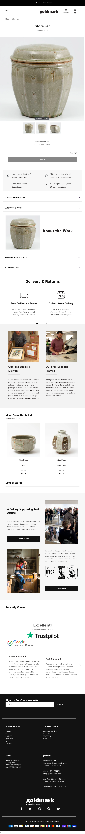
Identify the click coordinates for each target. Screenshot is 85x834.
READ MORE (24, 539)
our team (46, 735)
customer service (50, 731)
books (8, 736)
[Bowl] (23, 440)
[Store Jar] (29, 128)
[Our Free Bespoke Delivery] (23, 346)
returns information (13, 767)
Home (8, 19)
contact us (47, 736)
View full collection (13, 418)
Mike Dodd (43, 30)
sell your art (47, 738)
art (7, 733)
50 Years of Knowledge (42, 3)
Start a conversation (20, 177)
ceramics (9, 735)
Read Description (42, 142)
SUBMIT (60, 705)
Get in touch (17, 187)
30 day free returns (58, 187)
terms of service (12, 760)
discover (9, 743)
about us (9, 740)
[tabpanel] (24, 304)
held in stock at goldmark (60, 177)
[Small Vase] (61, 440)
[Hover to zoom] (42, 79)
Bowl (23, 466)
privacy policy (11, 763)
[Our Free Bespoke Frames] (61, 346)
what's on (9, 738)
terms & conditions (13, 764)
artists (8, 731)
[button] (9, 11)
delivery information (13, 766)
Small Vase (61, 466)
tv (6, 741)
